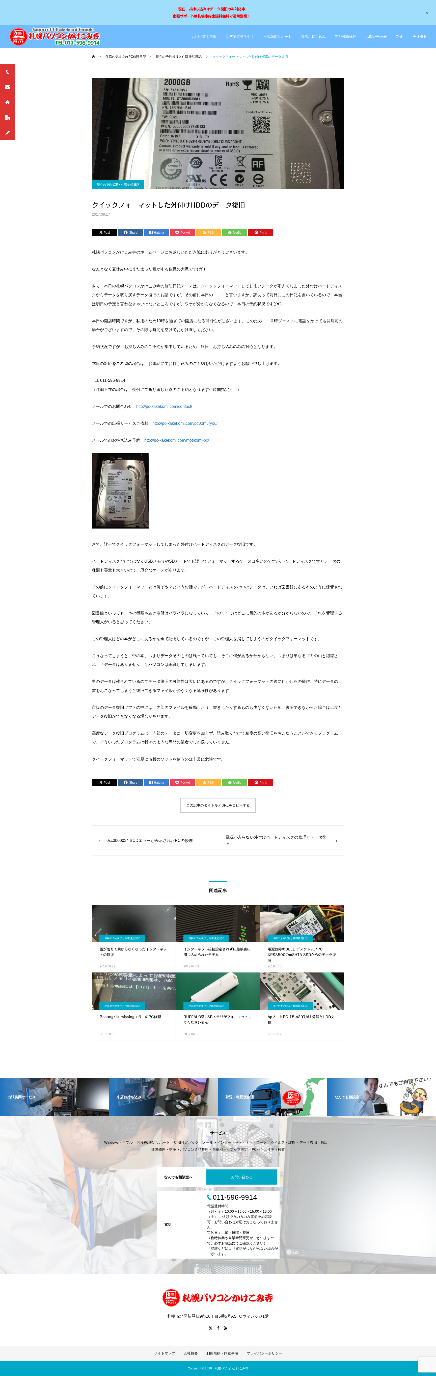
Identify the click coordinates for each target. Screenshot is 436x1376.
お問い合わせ (376, 37)
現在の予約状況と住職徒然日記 (118, 184)
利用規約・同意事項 (222, 1353)
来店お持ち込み (313, 37)
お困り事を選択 (204, 37)
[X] (210, 1328)
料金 (399, 37)
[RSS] (225, 1328)
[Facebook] (218, 1328)
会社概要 (420, 37)
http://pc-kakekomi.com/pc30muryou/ (184, 423)
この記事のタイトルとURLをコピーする (218, 805)
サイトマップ (164, 1353)
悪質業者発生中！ (240, 37)
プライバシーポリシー (264, 1353)
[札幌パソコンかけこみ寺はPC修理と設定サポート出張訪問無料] (56, 36)
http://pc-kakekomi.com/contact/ (164, 406)
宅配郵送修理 (345, 37)
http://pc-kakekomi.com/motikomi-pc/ (176, 440)
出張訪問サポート (277, 37)
